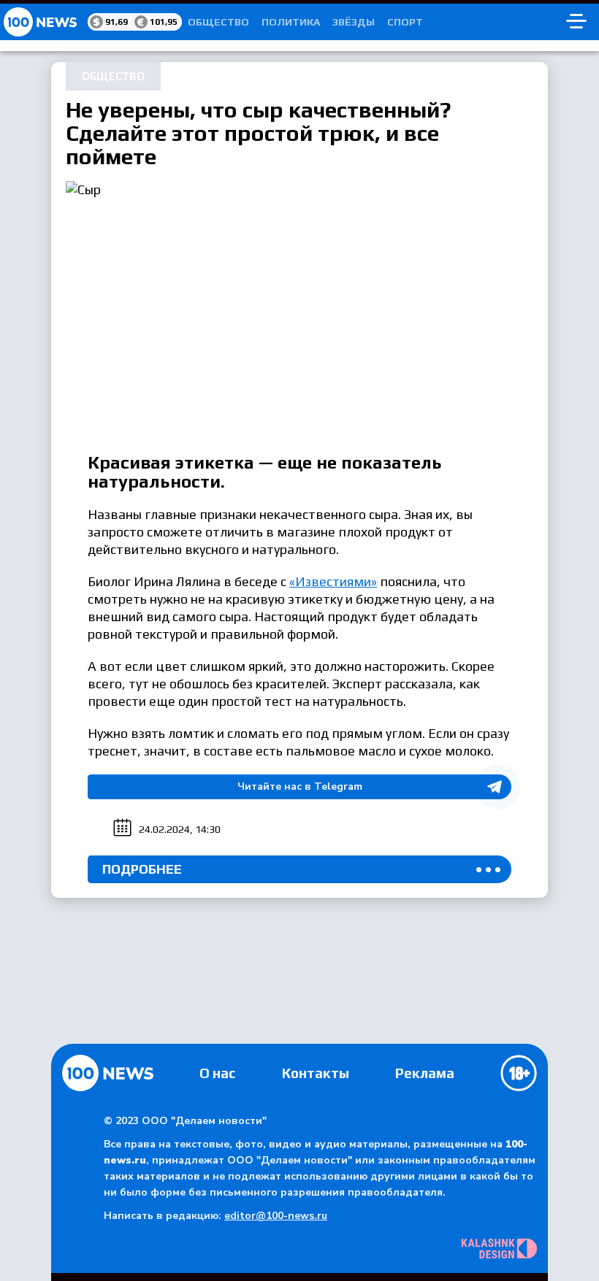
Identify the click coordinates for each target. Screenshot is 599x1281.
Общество (218, 22)
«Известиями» (333, 581)
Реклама (424, 1073)
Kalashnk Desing (499, 1248)
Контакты (315, 1073)
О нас (217, 1073)
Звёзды (353, 22)
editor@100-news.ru (275, 1216)
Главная (107, 1073)
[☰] (576, 22)
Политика (291, 22)
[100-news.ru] (44, 22)
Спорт (405, 22)
